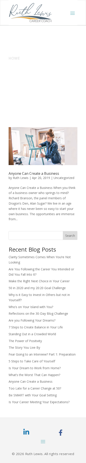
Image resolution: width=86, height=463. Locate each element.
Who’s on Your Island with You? (31, 307)
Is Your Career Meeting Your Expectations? (39, 402)
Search (70, 235)
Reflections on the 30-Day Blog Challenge (38, 313)
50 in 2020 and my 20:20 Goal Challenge (37, 288)
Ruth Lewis (20, 178)
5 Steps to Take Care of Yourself (32, 361)
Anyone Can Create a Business (34, 173)
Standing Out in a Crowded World (32, 334)
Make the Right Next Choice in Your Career (39, 281)
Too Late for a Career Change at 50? (35, 388)
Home (14, 58)
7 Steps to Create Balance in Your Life (36, 327)
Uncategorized (64, 178)
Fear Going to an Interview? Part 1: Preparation (42, 354)
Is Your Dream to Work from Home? (35, 368)
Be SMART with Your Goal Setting (33, 395)
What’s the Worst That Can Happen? (34, 375)
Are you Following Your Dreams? (32, 320)
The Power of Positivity (25, 341)
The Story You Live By (24, 347)
